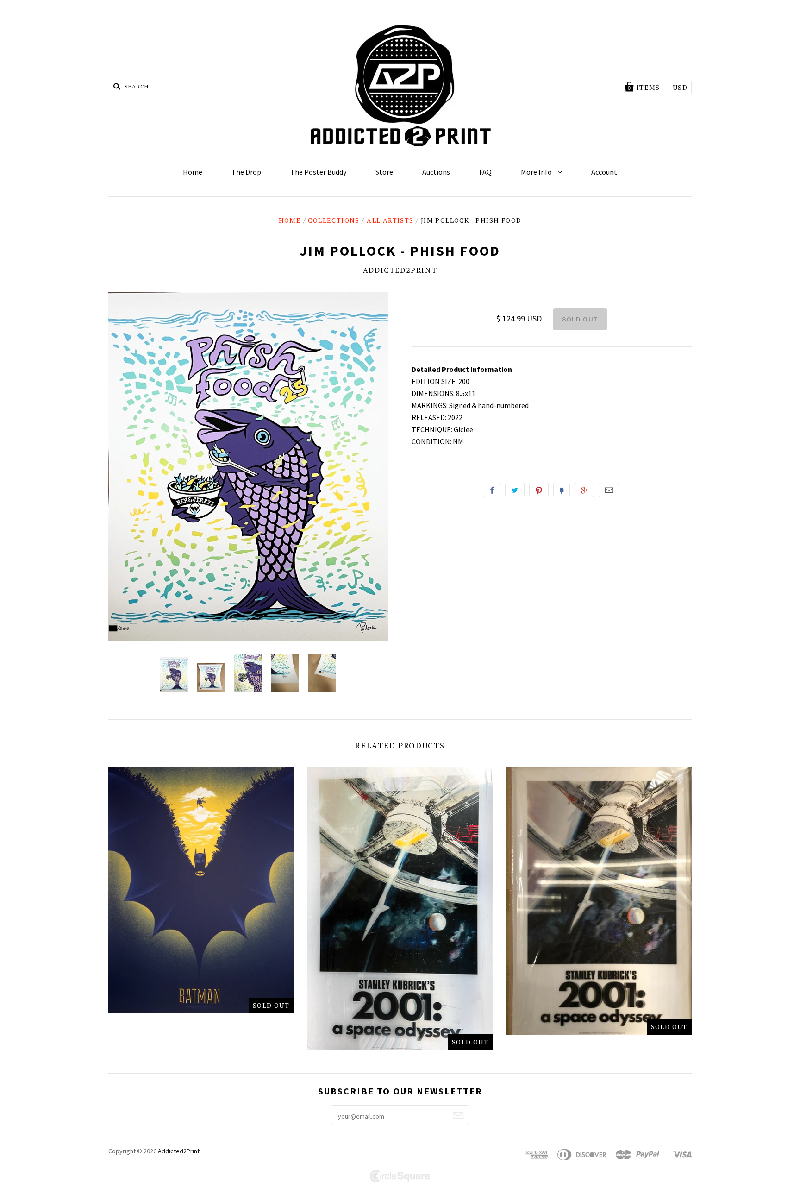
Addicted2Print (400, 270)
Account (604, 171)
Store (384, 171)
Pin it (539, 490)
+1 (584, 490)
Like (492, 490)
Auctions (436, 171)
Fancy (561, 490)
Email (609, 490)
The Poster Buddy (318, 171)
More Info (537, 171)
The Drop (246, 171)
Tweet (515, 490)
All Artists (390, 220)
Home (192, 171)
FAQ (485, 171)
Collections (333, 220)
